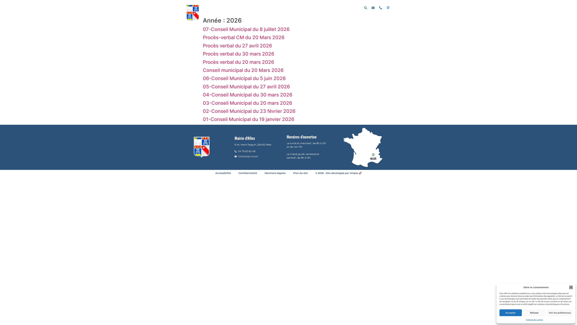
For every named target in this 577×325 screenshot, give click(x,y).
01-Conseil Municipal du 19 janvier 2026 (248, 119)
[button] (570, 287)
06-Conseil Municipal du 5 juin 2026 (244, 78)
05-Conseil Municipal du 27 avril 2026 (246, 87)
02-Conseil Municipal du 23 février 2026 (249, 111)
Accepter (510, 312)
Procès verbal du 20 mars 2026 (238, 62)
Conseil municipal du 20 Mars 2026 (243, 70)
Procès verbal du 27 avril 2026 (237, 46)
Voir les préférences (560, 312)
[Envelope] (373, 7)
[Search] (365, 7)
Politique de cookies (534, 320)
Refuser (534, 312)
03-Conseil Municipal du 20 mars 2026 (247, 103)
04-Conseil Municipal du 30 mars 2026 (247, 95)
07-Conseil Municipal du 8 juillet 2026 (246, 29)
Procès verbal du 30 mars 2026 (238, 54)
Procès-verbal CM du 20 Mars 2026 (243, 37)
